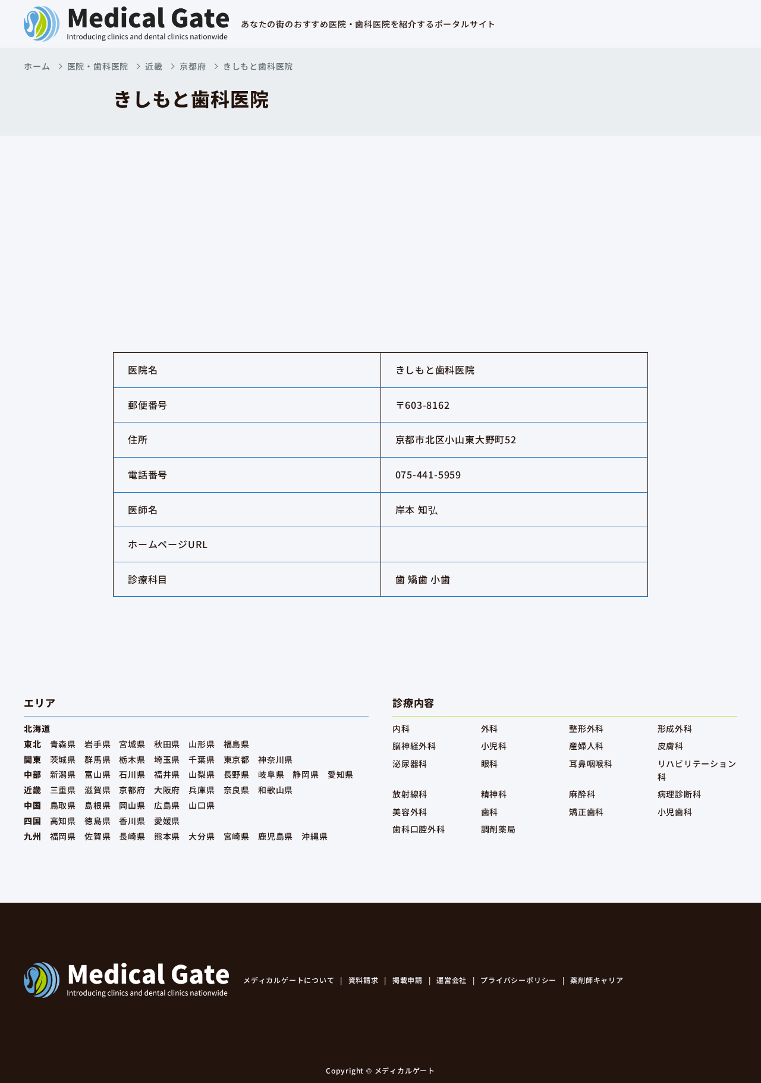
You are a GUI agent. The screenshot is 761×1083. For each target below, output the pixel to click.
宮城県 (132, 744)
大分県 (201, 836)
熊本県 (167, 836)
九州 (33, 836)
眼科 (490, 763)
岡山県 (132, 805)
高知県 (63, 821)
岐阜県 (271, 774)
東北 (33, 744)
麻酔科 (582, 794)
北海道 (37, 728)
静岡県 (306, 774)
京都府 (193, 66)
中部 (33, 774)
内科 (401, 728)
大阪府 (167, 790)
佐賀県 (97, 836)
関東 (33, 759)
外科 (490, 728)
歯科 (490, 812)
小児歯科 (675, 812)
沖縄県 (314, 836)
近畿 (154, 66)
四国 (33, 821)
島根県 (97, 805)
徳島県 (97, 821)
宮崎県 (237, 836)
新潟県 (63, 774)
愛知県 (341, 774)
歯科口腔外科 (418, 829)
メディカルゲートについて (289, 980)
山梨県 (201, 774)
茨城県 (63, 759)
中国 (33, 805)
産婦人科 (586, 746)
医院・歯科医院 (98, 66)
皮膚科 (671, 746)
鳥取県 (63, 805)
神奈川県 (275, 759)
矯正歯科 (586, 812)
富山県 (97, 774)
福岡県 (63, 836)
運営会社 (451, 980)
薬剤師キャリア (597, 980)
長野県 (237, 774)
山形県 (201, 744)
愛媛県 (167, 821)
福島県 (237, 744)
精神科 (494, 794)
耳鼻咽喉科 (591, 763)
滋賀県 (97, 790)
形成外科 (675, 728)
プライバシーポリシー (518, 980)
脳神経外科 (414, 746)
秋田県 (167, 744)
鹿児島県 (275, 836)
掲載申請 (407, 980)
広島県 (167, 805)
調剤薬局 (498, 829)
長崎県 (132, 836)
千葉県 (201, 759)
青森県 (63, 744)
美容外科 (409, 812)
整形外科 (586, 728)
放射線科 (409, 794)
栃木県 (132, 759)
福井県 (167, 774)
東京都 (237, 759)
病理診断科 (680, 794)
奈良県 (237, 790)
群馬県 (97, 759)
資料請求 (363, 980)
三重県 (63, 790)
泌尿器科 (409, 763)
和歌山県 (275, 790)
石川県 (132, 774)
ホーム (37, 66)
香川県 (132, 821)
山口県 (201, 805)
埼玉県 (167, 759)
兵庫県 (201, 790)
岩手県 (97, 744)
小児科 (494, 746)
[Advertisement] (380, 225)
